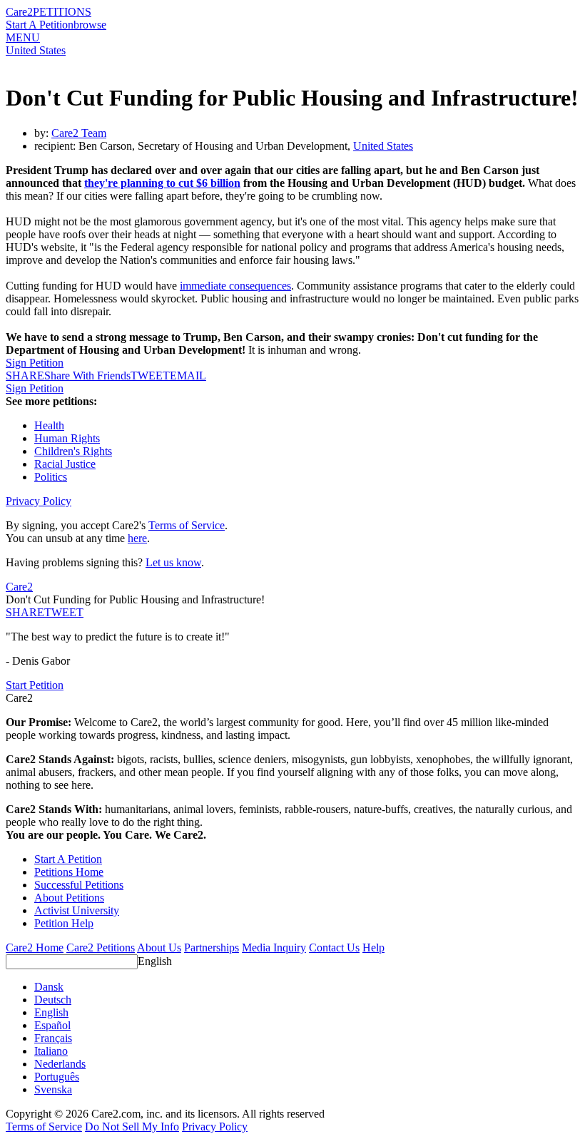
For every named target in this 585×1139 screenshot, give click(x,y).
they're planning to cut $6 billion (162, 183)
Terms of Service (186, 525)
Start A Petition (39, 25)
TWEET (150, 375)
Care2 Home (34, 947)
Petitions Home (68, 872)
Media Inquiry (274, 947)
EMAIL (188, 375)
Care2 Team (78, 133)
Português (56, 1077)
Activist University (76, 910)
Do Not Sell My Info (132, 1126)
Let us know (173, 562)
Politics (50, 477)
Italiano (51, 1051)
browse (89, 25)
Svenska (53, 1089)
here (137, 538)
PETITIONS (62, 12)
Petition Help (63, 923)
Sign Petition (34, 363)
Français (53, 1038)
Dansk (48, 987)
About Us (159, 947)
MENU (23, 37)
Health (49, 425)
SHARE (25, 612)
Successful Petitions (78, 885)
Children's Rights (73, 451)
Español (52, 1025)
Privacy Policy (38, 501)
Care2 (19, 12)
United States (36, 50)
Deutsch (52, 1000)
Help (373, 947)
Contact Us (334, 947)
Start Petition (34, 685)
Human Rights (67, 438)
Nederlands (60, 1064)
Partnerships (211, 947)
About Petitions (69, 898)
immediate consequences (235, 286)
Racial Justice (65, 464)
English (155, 961)
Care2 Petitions (100, 947)
